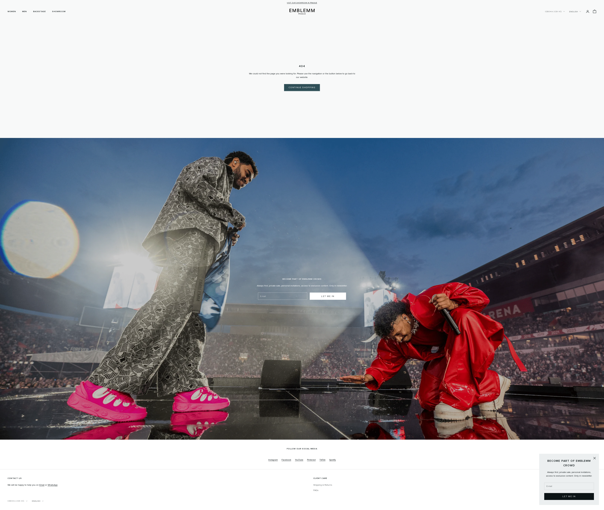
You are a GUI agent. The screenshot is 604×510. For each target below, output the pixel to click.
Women (12, 11)
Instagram (273, 459)
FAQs (316, 490)
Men (24, 11)
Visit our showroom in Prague (302, 3)
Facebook (286, 459)
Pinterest (311, 459)
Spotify (332, 459)
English (573, 11)
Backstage (39, 11)
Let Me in (569, 496)
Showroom (59, 11)
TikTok (322, 459)
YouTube (299, 459)
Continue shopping (302, 87)
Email (41, 485)
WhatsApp (53, 485)
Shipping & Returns (322, 485)
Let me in (327, 296)
